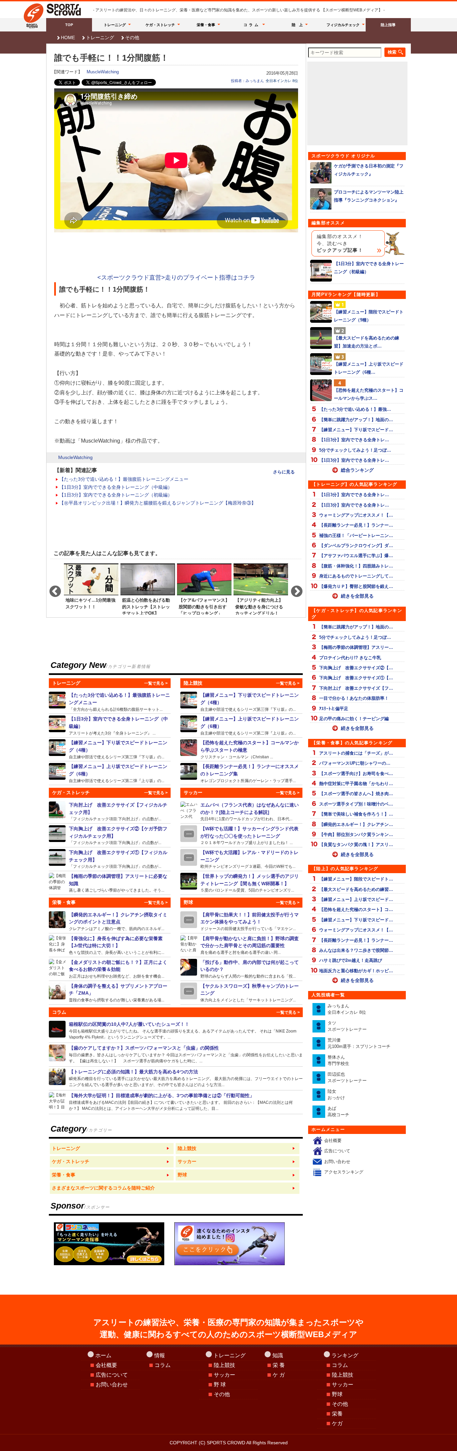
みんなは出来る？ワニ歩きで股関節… (356, 950)
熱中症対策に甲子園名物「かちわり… (356, 783)
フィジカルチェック (343, 25)
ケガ (337, 1423)
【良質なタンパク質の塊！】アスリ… (356, 844)
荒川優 (359, 1043)
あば (338, 1112)
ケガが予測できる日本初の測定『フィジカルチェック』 (368, 169)
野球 (337, 1394)
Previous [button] (52, 588)
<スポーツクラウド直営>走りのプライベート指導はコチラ (176, 277)
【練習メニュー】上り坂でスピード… (356, 899)
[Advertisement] (176, 254)
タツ (347, 1026)
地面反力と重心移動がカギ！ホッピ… (356, 970)
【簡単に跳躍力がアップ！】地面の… (356, 419)
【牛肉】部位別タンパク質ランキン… (356, 834)
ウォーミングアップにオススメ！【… (356, 515)
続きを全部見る (357, 596)
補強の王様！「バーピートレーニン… (356, 535)
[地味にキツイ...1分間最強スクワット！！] (91, 588)
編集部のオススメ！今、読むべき (340, 243)
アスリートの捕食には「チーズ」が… (356, 753)
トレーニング (115, 25)
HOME (68, 37)
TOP (69, 25)
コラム (252, 25)
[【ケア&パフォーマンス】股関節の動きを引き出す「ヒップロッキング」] (204, 588)
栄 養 (279, 1365)
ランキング (345, 1355)
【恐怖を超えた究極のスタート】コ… (356, 909)
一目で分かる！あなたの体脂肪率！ (354, 698)
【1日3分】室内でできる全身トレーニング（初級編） (115, 495)
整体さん (338, 1060)
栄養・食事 (206, 25)
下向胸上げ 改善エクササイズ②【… (356, 667)
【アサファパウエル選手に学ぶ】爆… (356, 555)
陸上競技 (224, 1365)
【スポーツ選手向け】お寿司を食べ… (356, 773)
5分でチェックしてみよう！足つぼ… (355, 450)
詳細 (110, 701)
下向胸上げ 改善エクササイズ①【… (356, 677)
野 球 (220, 1384)
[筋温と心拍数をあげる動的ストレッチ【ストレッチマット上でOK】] (147, 588)
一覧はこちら (112, 1148)
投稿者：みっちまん (247, 81)
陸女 (336, 1094)
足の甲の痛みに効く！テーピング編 (354, 718)
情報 (159, 1355)
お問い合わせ (337, 1161)
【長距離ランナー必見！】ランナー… (356, 525)
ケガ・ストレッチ (160, 25)
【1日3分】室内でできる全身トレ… (354, 439)
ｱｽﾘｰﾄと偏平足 (333, 708)
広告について (337, 1150)
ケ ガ (279, 1375)
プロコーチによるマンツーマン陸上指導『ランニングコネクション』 (368, 195)
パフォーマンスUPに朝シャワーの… (354, 763)
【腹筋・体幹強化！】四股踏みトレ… (356, 565)
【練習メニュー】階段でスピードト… (356, 879)
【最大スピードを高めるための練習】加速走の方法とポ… (366, 341)
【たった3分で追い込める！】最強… (355, 409)
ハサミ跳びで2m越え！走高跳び (350, 960)
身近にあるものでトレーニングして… (356, 576)
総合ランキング (357, 470)
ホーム (103, 1355)
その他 (132, 37)
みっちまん (347, 1009)
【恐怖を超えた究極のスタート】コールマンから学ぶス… (368, 394)
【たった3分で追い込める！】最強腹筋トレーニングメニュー (123, 479)
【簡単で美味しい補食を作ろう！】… (356, 814)
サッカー (224, 1375)
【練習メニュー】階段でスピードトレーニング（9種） (368, 315)
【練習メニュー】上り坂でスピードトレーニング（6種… (368, 368)
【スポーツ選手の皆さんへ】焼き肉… (356, 793)
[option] (91, 588)
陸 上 (297, 25)
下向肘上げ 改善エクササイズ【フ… (356, 688)
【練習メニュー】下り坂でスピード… (356, 429)
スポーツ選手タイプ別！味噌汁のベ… (356, 804)
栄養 (337, 1414)
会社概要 (333, 1140)
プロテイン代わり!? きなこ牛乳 (350, 657)
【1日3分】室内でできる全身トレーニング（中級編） (115, 487)
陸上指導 (388, 25)
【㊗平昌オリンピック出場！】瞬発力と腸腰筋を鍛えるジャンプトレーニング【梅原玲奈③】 (157, 503)
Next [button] (293, 588)
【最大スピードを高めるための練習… (356, 889)
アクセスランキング (343, 1171)
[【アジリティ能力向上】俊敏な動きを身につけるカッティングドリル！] (261, 588)
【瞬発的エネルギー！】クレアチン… (356, 824)
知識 (277, 1355)
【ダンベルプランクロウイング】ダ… (356, 545)
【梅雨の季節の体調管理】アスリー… (356, 647)
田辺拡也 (347, 1077)
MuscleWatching (103, 71)
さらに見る (284, 471)
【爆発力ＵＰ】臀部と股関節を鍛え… (356, 586)
